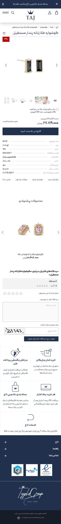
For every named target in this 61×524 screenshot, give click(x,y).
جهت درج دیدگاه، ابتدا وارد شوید (41, 338)
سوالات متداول (21, 179)
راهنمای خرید (53, 179)
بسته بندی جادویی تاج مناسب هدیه (30, 4)
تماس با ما (7, 179)
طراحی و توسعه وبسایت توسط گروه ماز (33, 518)
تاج (57, 27)
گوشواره (43, 27)
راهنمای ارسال (37, 179)
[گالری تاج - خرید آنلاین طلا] (30, 12)
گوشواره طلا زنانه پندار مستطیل (25, 27)
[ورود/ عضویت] (49, 12)
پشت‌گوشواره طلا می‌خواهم (42, 111)
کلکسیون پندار (9, 157)
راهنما (55, 449)
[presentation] (56, 232)
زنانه (51, 27)
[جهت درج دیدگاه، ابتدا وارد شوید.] (21, 293)
